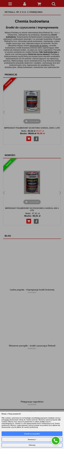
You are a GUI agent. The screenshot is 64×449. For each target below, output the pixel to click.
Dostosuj (31, 439)
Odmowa (32, 445)
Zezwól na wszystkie (32, 434)
